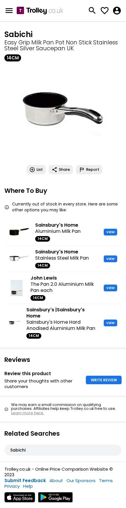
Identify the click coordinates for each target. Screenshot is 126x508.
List (40, 169)
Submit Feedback (25, 480)
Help (28, 486)
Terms (106, 480)
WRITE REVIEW (104, 379)
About (56, 480)
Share (64, 169)
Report (92, 169)
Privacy (12, 486)
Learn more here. (27, 413)
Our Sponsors (81, 480)
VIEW (110, 232)
